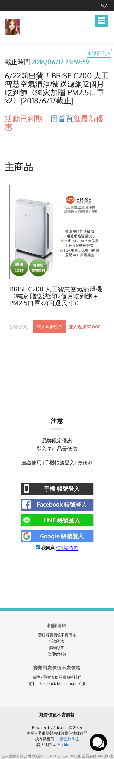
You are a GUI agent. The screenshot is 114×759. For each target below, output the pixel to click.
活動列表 (57, 641)
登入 (104, 5)
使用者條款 (67, 547)
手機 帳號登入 (62, 488)
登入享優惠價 (49, 326)
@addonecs (67, 744)
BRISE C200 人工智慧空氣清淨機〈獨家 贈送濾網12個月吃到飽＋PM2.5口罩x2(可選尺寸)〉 (56, 296)
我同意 (48, 547)
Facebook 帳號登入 (62, 504)
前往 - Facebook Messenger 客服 (57, 683)
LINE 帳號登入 (62, 520)
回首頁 (61, 118)
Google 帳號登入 (62, 535)
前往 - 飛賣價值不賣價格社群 (57, 677)
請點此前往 (69, 739)
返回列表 (101, 53)
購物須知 (57, 647)
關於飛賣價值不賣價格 (57, 634)
